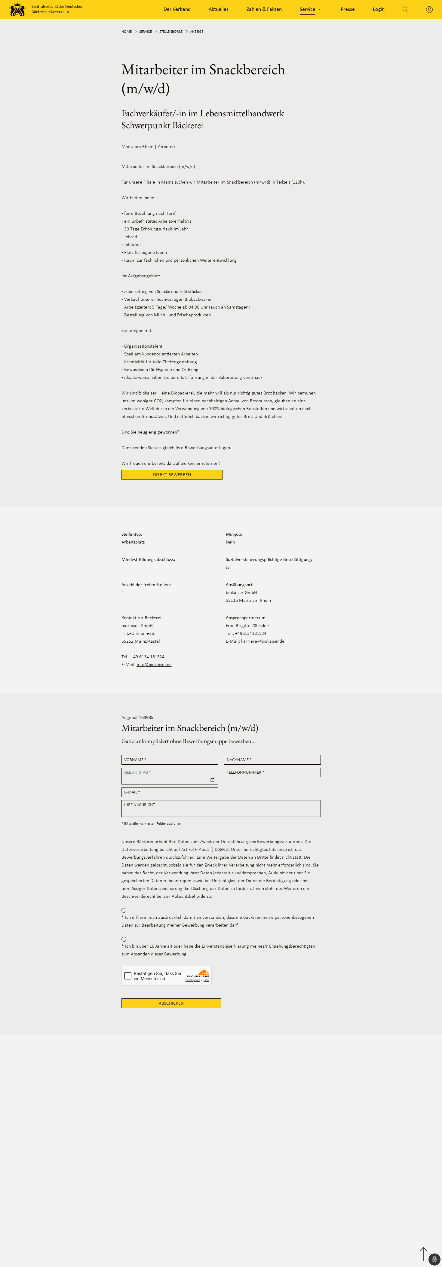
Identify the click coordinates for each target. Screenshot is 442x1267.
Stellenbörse (171, 32)
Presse (348, 9)
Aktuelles (219, 9)
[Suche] (405, 10)
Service (307, 9)
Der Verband (177, 9)
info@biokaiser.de (154, 664)
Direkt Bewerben (172, 475)
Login (379, 9)
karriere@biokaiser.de (262, 641)
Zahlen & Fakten (264, 9)
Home (126, 32)
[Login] (429, 9)
